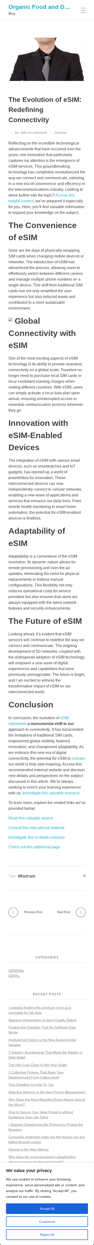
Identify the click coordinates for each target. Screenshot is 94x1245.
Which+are (26, 876)
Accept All (47, 1209)
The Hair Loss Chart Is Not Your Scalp (37, 1065)
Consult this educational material (36, 828)
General (60, 132)
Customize (47, 1222)
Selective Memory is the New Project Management (46, 1092)
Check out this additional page (34, 847)
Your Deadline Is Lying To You (31, 1085)
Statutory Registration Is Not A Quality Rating (42, 1020)
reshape (79, 758)
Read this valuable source (30, 818)
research (51, 793)
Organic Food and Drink (41, 7)
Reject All (47, 1235)
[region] (47, 1204)
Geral (14, 976)
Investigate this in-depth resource (36, 837)
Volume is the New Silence (28, 1149)
